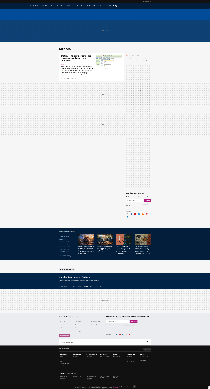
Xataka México (63, 376)
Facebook (113, 6)
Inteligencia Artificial (96, 331)
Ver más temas (64, 335)
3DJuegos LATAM (77, 376)
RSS (143, 213)
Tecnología (144, 60)
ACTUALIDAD (34, 5)
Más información (117, 387)
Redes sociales (88, 286)
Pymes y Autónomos (143, 359)
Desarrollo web (64, 236)
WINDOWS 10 (80, 5)
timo (101, 286)
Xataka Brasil (63, 378)
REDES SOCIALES (66, 5)
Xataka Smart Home (65, 363)
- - (65, 78)
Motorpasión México (116, 376)
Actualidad (79, 286)
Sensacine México (91, 376)
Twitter (107, 6)
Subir (146, 349)
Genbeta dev (67, 231)
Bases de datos (64, 244)
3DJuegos (75, 356)
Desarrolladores (64, 247)
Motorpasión (116, 356)
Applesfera (62, 361)
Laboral (96, 286)
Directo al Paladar (104, 356)
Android (136, 58)
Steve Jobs (129, 58)
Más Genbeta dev (64, 256)
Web (62, 64)
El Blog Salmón (144, 356)
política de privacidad (128, 325)
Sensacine (89, 356)
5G (127, 62)
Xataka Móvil (63, 359)
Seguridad (78, 324)
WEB (88, 5)
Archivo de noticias (68, 269)
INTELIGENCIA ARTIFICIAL (50, 5)
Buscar (147, 342)
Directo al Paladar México (104, 376)
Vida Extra (75, 359)
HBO (149, 58)
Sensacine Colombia (89, 379)
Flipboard (110, 6)
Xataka (61, 356)
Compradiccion (130, 361)
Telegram (116, 6)
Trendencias (130, 356)
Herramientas (63, 324)
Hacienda (144, 62)
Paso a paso (72, 286)
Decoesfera (130, 359)
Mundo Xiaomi (63, 366)
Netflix (61, 331)
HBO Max (130, 60)
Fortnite (138, 60)
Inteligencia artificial (96, 321)
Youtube (135, 213)
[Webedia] (147, 1)
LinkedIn (127, 216)
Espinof (88, 359)
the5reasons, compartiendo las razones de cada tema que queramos (76, 58)
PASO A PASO (97, 5)
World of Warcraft (135, 62)
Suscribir (147, 200)
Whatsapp (143, 58)
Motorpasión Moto (118, 359)
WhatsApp (78, 331)
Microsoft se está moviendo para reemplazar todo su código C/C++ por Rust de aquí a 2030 (104, 249)
